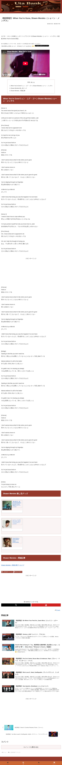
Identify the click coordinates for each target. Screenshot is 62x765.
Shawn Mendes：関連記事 (18, 90)
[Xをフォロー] (16, 604)
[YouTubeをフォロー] (46, 604)
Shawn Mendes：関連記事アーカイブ (12, 565)
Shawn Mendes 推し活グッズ (19, 88)
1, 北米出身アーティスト (8, 571)
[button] (57, 418)
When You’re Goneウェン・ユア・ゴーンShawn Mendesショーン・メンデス (31, 85)
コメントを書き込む (31, 747)
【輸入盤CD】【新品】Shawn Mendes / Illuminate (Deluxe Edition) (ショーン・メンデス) (16, 504)
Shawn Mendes (18, 571)
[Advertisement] (31, 29)
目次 (28, 82)
